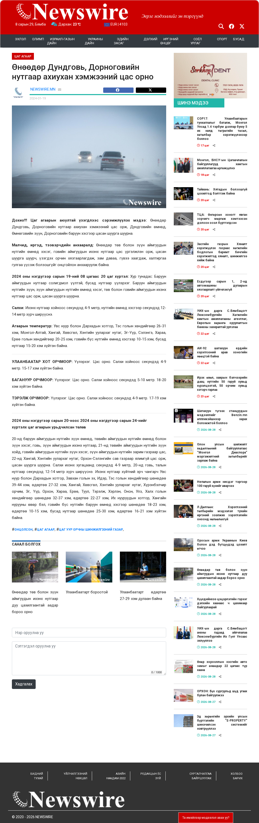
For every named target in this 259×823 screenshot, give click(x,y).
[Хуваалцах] (119, 90)
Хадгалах (23, 684)
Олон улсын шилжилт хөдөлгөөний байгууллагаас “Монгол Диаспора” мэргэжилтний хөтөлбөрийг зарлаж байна (222, 452)
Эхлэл (20, 39)
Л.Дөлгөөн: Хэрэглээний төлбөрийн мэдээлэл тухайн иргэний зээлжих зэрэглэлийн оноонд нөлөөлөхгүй (222, 513)
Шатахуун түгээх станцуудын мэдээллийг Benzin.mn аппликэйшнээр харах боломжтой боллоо (222, 417)
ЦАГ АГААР (22, 56)
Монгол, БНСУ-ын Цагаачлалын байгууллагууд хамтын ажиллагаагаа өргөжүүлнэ (222, 164)
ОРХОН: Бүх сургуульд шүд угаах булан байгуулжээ (222, 693)
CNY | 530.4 (119, 24)
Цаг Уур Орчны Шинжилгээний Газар (91, 529)
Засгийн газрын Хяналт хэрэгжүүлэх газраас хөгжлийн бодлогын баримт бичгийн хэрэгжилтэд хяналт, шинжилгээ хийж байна (222, 252)
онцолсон (23, 529)
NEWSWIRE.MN (42, 89)
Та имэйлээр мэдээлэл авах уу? (205, 817)
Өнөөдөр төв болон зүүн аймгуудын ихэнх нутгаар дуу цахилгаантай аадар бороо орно (222, 574)
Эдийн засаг (121, 41)
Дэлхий (150, 39)
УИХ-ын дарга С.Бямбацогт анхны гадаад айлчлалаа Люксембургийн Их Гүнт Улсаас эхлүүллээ (222, 634)
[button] (208, 95)
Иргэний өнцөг (169, 41)
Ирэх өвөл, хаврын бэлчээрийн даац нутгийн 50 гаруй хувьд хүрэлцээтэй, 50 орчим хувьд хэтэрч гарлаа (222, 384)
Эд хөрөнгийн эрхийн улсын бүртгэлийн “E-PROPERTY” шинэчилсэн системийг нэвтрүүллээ (222, 722)
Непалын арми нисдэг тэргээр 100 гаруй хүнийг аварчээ (222, 484)
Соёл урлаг (196, 41)
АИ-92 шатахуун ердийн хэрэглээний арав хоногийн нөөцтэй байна (222, 352)
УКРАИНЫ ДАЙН (94, 41)
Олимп (38, 39)
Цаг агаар (46, 529)
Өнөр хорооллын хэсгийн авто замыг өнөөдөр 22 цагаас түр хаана (222, 666)
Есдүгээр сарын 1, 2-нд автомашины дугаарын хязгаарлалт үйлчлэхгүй (222, 285)
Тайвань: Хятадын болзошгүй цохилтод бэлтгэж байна (222, 191)
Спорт (222, 39)
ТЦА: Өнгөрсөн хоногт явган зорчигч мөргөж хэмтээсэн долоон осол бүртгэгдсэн (222, 219)
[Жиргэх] (151, 90)
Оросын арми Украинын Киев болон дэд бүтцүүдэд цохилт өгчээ (222, 544)
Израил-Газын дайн (61, 41)
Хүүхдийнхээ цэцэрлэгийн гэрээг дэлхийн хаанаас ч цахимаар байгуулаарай (222, 603)
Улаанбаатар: (74, 24)
